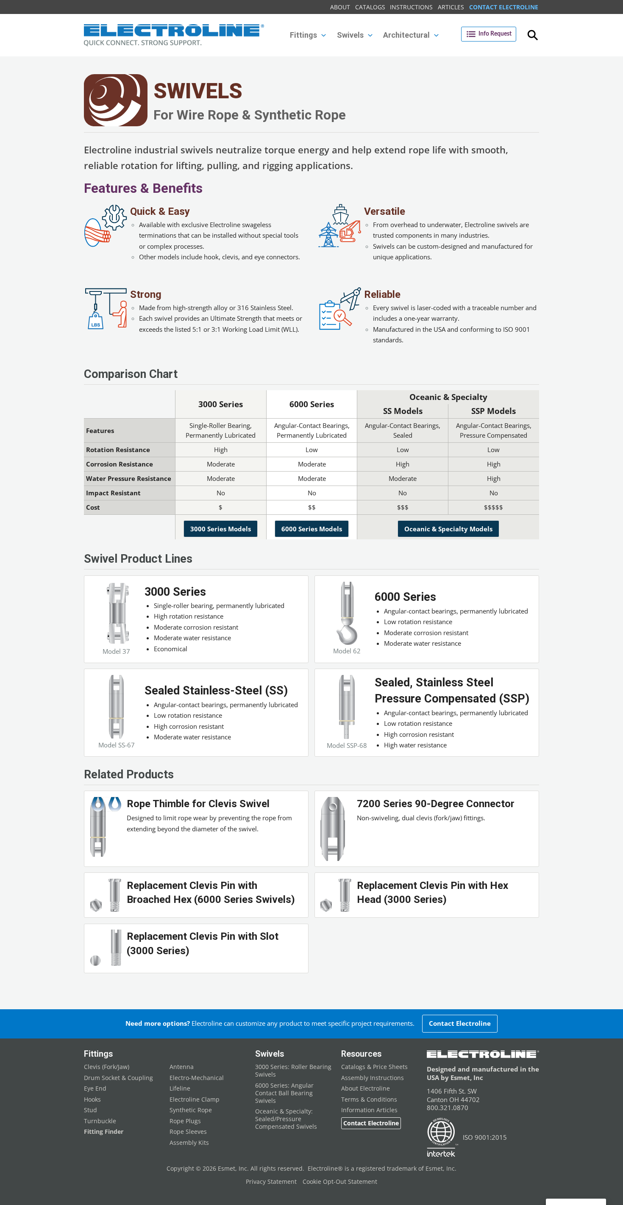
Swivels (269, 1054)
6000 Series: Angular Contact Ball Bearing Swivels (284, 1093)
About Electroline (365, 1088)
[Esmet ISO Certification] (443, 1137)
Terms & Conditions (369, 1099)
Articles (451, 7)
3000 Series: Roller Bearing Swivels (293, 1070)
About (340, 7)
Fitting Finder (103, 1132)
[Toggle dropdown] (323, 35)
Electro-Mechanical (197, 1078)
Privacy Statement (271, 1182)
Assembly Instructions (372, 1078)
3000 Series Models (220, 529)
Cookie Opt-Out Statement (340, 1182)
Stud (90, 1110)
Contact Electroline (503, 7)
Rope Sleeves (188, 1132)
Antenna (182, 1067)
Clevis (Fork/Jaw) (106, 1067)
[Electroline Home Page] (174, 35)
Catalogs (370, 7)
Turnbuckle (100, 1121)
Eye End (95, 1088)
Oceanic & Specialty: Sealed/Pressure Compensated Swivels (286, 1119)
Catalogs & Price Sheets (374, 1067)
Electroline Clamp (195, 1099)
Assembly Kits (189, 1143)
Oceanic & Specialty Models (448, 529)
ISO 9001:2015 (485, 1137)
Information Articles (369, 1110)
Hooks (92, 1099)
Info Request (495, 34)
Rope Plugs (185, 1121)
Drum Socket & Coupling (118, 1078)
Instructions (411, 7)
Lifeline (180, 1088)
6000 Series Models (311, 529)
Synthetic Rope (191, 1110)
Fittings (98, 1054)
